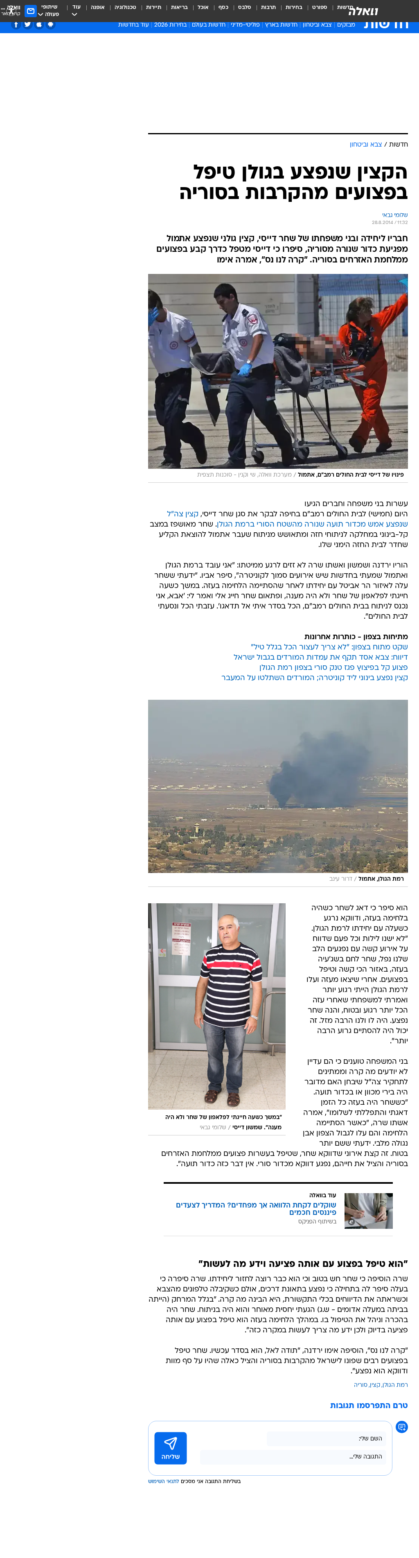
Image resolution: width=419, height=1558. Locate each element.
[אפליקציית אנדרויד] (50, 24)
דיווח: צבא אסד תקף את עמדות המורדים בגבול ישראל (321, 658)
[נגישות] (11, 11)
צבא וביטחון (317, 25)
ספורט (319, 7)
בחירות (294, 7)
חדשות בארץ (281, 25)
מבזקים (346, 25)
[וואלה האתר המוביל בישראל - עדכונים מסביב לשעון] (363, 11)
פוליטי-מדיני (245, 25)
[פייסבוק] (16, 24)
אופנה (98, 7)
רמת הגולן (395, 1385)
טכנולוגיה (125, 7)
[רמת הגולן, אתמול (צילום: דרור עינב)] (278, 793)
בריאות (179, 7)
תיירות (153, 7)
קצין (375, 1385)
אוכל (203, 7)
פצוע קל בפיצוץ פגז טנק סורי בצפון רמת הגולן (333, 668)
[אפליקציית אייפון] (39, 24)
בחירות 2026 (170, 25)
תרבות (268, 7)
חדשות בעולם (208, 25)
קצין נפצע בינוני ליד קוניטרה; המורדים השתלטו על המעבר (314, 678)
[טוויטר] (28, 24)
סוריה (360, 1385)
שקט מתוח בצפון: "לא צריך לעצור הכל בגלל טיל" (329, 647)
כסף (223, 7)
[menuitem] (314, 11)
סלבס (244, 7)
